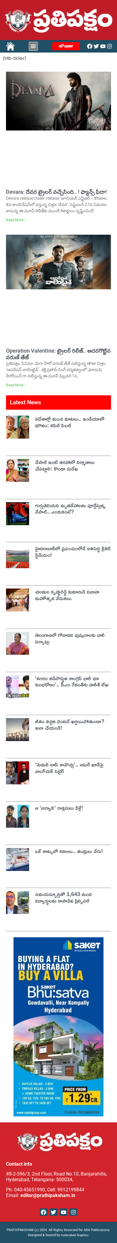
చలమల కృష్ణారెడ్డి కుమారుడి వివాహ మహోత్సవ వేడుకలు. (67, 594)
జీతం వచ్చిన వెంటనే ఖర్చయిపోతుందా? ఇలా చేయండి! (69, 724)
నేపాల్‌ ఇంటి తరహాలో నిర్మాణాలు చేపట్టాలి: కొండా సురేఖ (64, 465)
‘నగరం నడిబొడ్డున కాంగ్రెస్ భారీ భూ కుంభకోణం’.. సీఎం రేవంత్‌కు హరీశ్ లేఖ (72, 681)
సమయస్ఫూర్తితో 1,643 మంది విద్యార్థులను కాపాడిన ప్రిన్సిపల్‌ (63, 897)
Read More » (16, 220)
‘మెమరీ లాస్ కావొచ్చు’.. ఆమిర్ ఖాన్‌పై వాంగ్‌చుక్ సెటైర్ (69, 767)
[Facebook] (89, 46)
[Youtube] (103, 46)
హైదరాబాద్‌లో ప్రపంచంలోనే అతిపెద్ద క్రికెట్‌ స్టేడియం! (73, 551)
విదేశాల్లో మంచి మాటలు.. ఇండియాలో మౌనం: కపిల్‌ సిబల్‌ (69, 422)
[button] (33, 46)
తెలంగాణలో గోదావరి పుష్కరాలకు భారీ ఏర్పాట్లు (70, 638)
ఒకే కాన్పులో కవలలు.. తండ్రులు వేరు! (69, 851)
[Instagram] (109, 46)
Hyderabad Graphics (75, 1235)
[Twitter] (96, 46)
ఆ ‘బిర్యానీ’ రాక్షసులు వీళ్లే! (59, 808)
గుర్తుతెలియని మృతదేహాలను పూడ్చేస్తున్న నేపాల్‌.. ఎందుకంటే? (70, 508)
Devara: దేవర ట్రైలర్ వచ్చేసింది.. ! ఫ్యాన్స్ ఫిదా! (56, 192)
